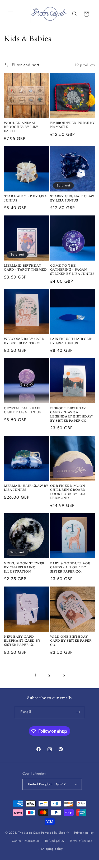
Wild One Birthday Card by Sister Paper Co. (71, 641)
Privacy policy (84, 832)
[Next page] (64, 675)
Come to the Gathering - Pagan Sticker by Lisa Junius (72, 270)
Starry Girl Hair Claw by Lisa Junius (72, 198)
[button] (10, 14)
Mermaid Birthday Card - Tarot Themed (25, 268)
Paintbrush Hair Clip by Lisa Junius (71, 341)
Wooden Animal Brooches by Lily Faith (21, 127)
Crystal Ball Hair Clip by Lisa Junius (22, 410)
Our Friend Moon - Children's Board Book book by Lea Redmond (69, 492)
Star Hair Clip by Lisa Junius (25, 198)
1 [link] (35, 675)
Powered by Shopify (55, 832)
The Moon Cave (29, 832)
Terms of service (81, 841)
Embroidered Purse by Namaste (72, 125)
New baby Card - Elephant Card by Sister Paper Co (22, 641)
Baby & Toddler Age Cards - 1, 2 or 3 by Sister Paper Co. (70, 567)
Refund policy (54, 841)
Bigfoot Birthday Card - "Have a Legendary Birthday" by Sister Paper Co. (71, 414)
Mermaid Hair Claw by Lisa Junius (26, 488)
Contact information (26, 841)
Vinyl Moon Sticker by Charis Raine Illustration (24, 567)
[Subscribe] (78, 712)
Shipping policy (52, 849)
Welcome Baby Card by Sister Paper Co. (24, 341)
